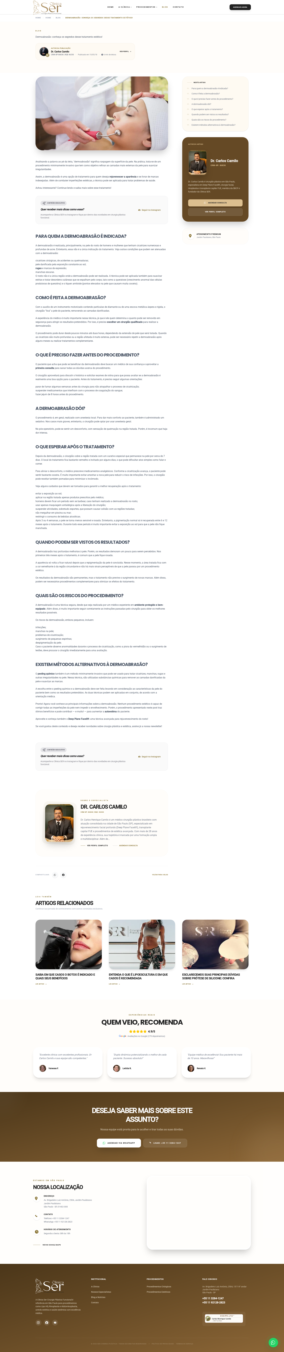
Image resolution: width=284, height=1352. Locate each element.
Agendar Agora (240, 7)
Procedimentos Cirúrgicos (159, 1286)
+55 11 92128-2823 (213, 1302)
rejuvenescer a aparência (123, 176)
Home (110, 7)
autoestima (111, 711)
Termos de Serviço (184, 1344)
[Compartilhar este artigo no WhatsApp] (55, 875)
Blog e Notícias (98, 1297)
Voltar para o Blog (160, 874)
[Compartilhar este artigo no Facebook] (63, 875)
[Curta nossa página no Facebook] (47, 1323)
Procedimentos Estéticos (158, 1292)
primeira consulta (45, 368)
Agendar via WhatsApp (121, 1143)
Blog (165, 7)
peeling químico (46, 673)
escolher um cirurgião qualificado (125, 322)
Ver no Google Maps (52, 1245)
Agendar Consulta (128, 846)
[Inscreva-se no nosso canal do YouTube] (55, 1323)
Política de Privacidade (163, 1344)
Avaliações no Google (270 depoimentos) (146, 1036)
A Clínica (124, 7)
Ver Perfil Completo (97, 846)
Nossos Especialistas (101, 1292)
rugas (39, 268)
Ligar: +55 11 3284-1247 (167, 1143)
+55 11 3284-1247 (213, 1298)
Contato (178, 7)
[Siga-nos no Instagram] (38, 1323)
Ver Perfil (124, 51)
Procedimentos (145, 7)
